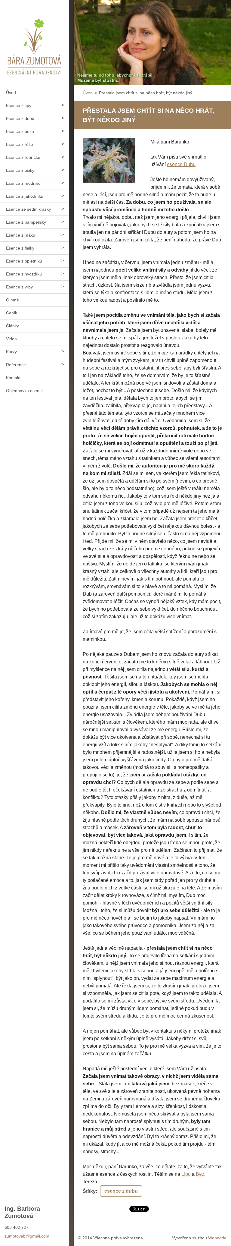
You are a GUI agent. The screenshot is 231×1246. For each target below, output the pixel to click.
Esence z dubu (20, 118)
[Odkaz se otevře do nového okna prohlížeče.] (109, 160)
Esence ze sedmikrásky (28, 209)
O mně (12, 299)
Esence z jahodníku (24, 196)
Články (12, 325)
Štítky (89, 1191)
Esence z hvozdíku (24, 274)
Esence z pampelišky (26, 222)
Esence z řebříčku (23, 157)
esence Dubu (181, 164)
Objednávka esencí (24, 390)
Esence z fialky (20, 248)
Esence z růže (19, 144)
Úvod (11, 92)
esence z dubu (121, 1191)
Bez (200, 1174)
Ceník (11, 312)
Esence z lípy (18, 105)
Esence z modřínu (23, 183)
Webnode (217, 1237)
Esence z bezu (20, 131)
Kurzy (11, 351)
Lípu (186, 1174)
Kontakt (13, 377)
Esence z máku (20, 235)
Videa (11, 338)
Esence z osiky (20, 170)
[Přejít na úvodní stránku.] (34, 39)
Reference (16, 364)
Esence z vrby (19, 287)
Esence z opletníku (24, 261)
